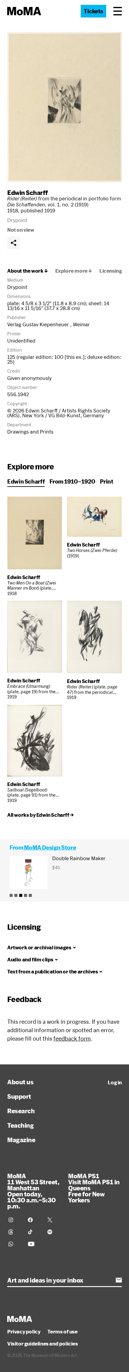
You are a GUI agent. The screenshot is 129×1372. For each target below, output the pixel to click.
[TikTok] (34, 1232)
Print (106, 481)
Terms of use (62, 1331)
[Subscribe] (119, 1280)
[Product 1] (11, 895)
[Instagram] (14, 1219)
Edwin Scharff (27, 192)
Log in (115, 1082)
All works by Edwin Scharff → (40, 815)
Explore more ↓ (73, 270)
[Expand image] (64, 107)
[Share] (13, 242)
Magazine (21, 1139)
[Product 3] (20, 895)
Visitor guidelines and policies (42, 1343)
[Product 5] (30, 895)
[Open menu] (117, 11)
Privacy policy (23, 1331)
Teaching (20, 1125)
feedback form (72, 1038)
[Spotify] (53, 1232)
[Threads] (14, 1232)
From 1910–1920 (72, 481)
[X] (53, 1219)
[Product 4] (25, 895)
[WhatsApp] (14, 1244)
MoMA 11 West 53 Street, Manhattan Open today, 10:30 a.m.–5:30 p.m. (33, 1191)
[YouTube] (34, 1244)
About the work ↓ (27, 270)
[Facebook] (34, 1219)
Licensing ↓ (113, 270)
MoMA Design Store (50, 847)
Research (20, 1110)
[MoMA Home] (24, 11)
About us (20, 1081)
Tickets (93, 11)
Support (19, 1096)
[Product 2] (15, 895)
